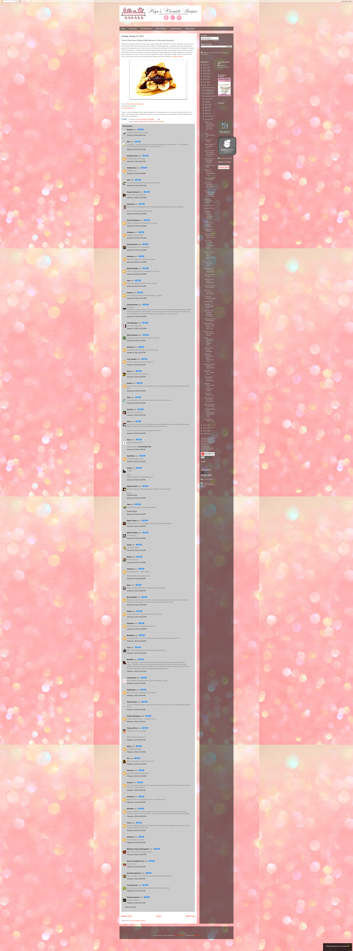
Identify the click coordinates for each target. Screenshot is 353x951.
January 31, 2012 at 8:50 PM (136, 578)
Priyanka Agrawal (133, 897)
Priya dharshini (132, 244)
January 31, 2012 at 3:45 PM (136, 449)
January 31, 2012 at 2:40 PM (136, 377)
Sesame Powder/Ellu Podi (209, 306)
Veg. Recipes (133, 28)
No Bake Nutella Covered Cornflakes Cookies (209, 214)
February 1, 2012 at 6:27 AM (136, 740)
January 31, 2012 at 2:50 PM (136, 391)
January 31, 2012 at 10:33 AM (136, 226)
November (208, 90)
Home (123, 28)
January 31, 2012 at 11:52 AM (136, 286)
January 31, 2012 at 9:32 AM (136, 149)
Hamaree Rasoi (132, 486)
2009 (205, 431)
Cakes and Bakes (161, 28)
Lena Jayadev (132, 359)
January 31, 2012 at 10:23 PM (136, 617)
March (207, 113)
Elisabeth (130, 808)
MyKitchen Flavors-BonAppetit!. (138, 849)
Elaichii (129, 383)
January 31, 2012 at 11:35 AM (136, 250)
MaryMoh (130, 659)
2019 (205, 65)
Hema (129, 371)
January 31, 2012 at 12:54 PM (136, 316)
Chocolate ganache (127, 108)
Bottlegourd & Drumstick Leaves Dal (209, 399)
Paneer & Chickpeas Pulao (209, 200)
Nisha (129, 746)
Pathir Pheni (209, 301)
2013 (205, 82)
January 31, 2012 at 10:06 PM (136, 605)
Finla (128, 397)
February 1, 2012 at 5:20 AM (136, 721)
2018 (205, 68)
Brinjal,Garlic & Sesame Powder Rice (209, 281)
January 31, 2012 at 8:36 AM (136, 135)
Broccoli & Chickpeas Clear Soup (209, 292)
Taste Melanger (132, 323)
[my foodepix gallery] (225, 158)
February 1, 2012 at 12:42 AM (136, 653)
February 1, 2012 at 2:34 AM (136, 683)
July (206, 102)
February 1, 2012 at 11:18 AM (136, 764)
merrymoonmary (180, 935)
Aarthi (129, 468)
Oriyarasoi (130, 204)
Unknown (130, 232)
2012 (205, 85)
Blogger (196, 935)
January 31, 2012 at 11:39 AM (136, 262)
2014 (205, 79)
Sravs (129, 440)
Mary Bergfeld (132, 597)
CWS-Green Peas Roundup (209, 349)
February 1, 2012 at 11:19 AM (136, 776)
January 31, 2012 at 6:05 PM (136, 538)
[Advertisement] (214, 498)
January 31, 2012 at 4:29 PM (136, 498)
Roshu (129, 557)
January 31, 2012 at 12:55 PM (136, 328)
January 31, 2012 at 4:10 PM (136, 461)
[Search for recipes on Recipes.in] (207, 479)
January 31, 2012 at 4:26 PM (136, 480)
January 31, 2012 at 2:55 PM (136, 403)
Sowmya (130, 129)
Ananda (129, 782)
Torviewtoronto (132, 885)
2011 (205, 425)
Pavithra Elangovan (134, 716)
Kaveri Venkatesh (133, 220)
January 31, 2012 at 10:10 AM (136, 197)
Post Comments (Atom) (137, 920)
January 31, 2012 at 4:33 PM (136, 514)
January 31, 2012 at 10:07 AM (136, 185)
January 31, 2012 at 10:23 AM (136, 214)
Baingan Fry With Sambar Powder (209, 333)
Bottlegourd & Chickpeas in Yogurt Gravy (209, 270)
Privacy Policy (189, 28)
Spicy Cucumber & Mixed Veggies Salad (209, 341)
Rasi (128, 142)
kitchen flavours (132, 335)
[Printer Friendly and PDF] (124, 119)
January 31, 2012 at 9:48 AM (136, 173)
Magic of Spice (132, 520)
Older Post (190, 916)
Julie (128, 280)
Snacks (155, 121)
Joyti (128, 647)
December (208, 87)
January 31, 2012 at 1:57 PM (136, 352)
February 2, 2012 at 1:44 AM (136, 830)
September (208, 96)
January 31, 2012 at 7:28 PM (136, 562)
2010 (205, 428)
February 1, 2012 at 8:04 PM (136, 802)
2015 (205, 76)
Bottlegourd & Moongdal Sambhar (209, 160)
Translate (216, 40)
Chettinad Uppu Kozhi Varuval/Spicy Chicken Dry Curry (210, 412)
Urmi (128, 180)
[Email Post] (158, 119)
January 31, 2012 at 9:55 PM (136, 591)
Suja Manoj (131, 456)
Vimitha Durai (131, 168)
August (207, 99)
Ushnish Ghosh (132, 305)
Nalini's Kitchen (132, 532)
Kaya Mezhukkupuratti (210, 135)
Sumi (128, 421)
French (146, 121)
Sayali (129, 545)
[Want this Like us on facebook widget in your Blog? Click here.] (350, 949)
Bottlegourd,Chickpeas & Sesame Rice (210, 365)
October (207, 93)
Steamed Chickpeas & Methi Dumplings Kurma (209, 358)
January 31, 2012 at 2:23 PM (136, 365)
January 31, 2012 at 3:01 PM (136, 415)
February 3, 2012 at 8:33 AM (136, 866)
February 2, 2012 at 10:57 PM (136, 854)
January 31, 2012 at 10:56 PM (136, 629)
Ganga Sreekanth (133, 192)
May (206, 107)
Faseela (129, 292)
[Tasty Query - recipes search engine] (223, 168)
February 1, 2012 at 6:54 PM (136, 790)
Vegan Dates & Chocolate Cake (209, 146)
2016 (205, 73)
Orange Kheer (209, 205)
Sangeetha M (131, 678)
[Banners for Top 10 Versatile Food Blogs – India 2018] (216, 54)
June (206, 105)
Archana (130, 409)
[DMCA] (206, 458)
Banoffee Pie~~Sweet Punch (209, 372)
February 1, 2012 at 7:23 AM (136, 752)
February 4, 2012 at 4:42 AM (136, 891)
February (208, 116)
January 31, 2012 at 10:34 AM (136, 238)
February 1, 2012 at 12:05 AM (136, 641)
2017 (205, 70)
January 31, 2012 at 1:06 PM (136, 340)
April (206, 110)
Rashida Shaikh (132, 268)
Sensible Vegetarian (134, 873)
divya (129, 585)
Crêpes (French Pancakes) (134, 104)
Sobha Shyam (132, 702)
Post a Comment (130, 907)
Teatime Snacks (177, 56)
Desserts (136, 121)
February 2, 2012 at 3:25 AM (136, 842)
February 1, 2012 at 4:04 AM (136, 695)
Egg (141, 121)
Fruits (151, 121)
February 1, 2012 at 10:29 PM (136, 816)
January (207, 119)
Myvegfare (130, 635)
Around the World (176, 28)
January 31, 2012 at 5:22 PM (136, 526)
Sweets (161, 121)
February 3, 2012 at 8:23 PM (136, 879)
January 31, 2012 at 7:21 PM (136, 550)
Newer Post (126, 916)
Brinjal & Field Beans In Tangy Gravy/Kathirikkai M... (210, 255)
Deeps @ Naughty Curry (135, 861)
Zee (128, 758)
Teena (129, 823)
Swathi (129, 611)
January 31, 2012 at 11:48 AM (136, 274)
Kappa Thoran (209, 208)
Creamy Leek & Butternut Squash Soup (210, 235)
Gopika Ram (131, 690)
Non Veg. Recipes (146, 28)
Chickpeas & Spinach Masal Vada (209, 378)
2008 (205, 433)
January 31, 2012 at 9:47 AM (136, 161)
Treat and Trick (132, 728)
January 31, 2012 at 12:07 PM (136, 298)
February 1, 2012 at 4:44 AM (136, 709)
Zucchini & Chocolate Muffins (209, 263)
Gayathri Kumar (132, 156)
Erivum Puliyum (132, 511)
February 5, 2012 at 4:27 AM (136, 903)
